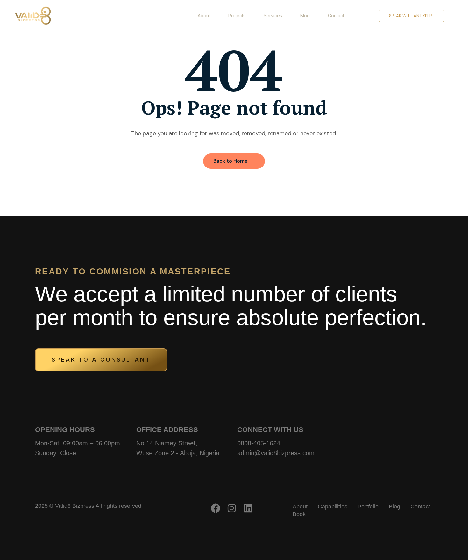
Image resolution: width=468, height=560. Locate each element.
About (204, 15)
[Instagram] (232, 508)
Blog (305, 15)
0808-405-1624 (258, 443)
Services (273, 15)
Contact (336, 15)
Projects (236, 15)
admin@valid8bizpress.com (276, 453)
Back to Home (230, 161)
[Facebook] (215, 508)
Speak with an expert (411, 15)
